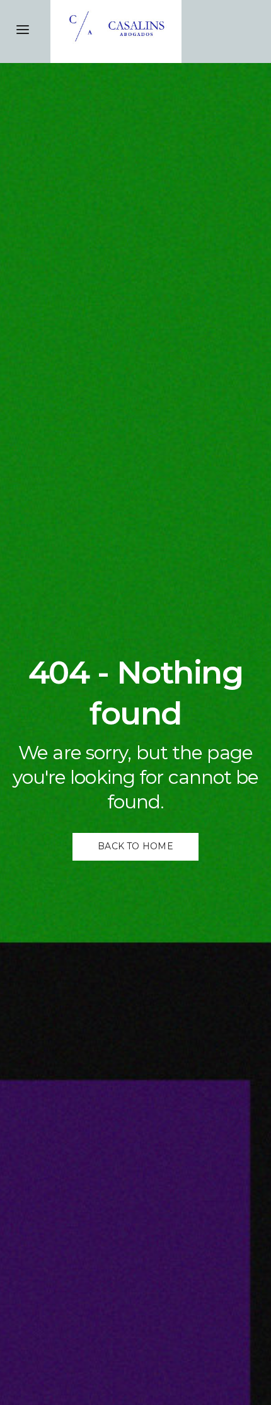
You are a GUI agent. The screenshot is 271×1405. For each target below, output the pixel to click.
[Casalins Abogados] (160, 31)
